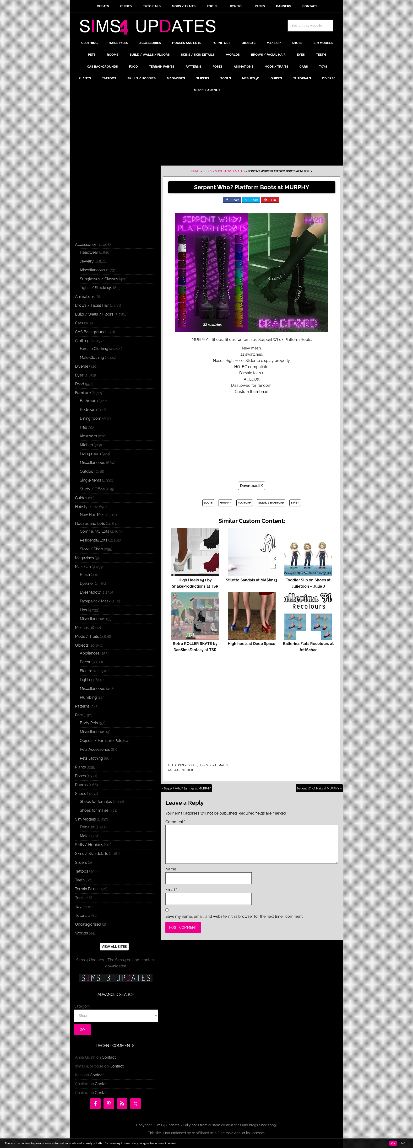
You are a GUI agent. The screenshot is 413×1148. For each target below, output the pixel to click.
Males (85, 836)
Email (171, 889)
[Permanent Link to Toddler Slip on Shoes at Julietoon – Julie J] (308, 574)
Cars (79, 323)
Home (195, 171)
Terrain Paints (86, 889)
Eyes (79, 375)
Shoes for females (230, 171)
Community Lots (94, 531)
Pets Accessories (95, 749)
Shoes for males (94, 810)
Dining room (90, 418)
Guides (81, 498)
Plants (80, 767)
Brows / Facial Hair (92, 305)
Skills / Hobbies (89, 844)
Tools (80, 898)
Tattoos (81, 871)
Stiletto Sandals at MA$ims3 (251, 580)
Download (250, 485)
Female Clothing (94, 348)
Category (82, 1006)
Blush (85, 574)
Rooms (81, 785)
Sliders (81, 862)
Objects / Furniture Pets (101, 740)
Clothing (82, 340)
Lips (83, 610)
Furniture (83, 393)
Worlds (81, 933)
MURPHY (225, 502)
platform (244, 502)
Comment (175, 822)
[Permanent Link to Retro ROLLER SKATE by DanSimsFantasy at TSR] (195, 637)
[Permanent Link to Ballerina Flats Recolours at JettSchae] (308, 637)
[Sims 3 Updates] (115, 978)
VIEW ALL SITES (114, 947)
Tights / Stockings (96, 287)
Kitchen (86, 445)
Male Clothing (92, 357)
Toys (79, 906)
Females (87, 827)
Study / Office (92, 489)
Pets (79, 715)
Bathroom (89, 400)
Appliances (89, 653)
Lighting (87, 679)
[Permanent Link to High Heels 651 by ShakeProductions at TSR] (195, 574)
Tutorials (82, 915)
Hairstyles (83, 506)
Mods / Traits (87, 636)
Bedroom (88, 409)
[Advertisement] (206, 132)
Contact (109, 1057)
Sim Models (85, 819)
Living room (90, 453)
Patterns (82, 706)
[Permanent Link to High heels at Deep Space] (252, 637)
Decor (85, 662)
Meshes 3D (84, 627)
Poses (80, 776)
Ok (393, 1143)
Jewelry (87, 261)
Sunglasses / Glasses (99, 279)
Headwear (89, 252)
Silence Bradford (271, 502)
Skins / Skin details (91, 853)
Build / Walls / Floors (94, 314)
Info (403, 1143)
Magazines (84, 558)
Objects (82, 645)
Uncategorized (88, 924)
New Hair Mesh (93, 514)
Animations (85, 296)
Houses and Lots (90, 523)
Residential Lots (93, 540)
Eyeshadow (90, 592)
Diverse (81, 366)
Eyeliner (87, 583)
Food (79, 384)
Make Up (83, 566)
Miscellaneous (92, 270)
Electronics (89, 671)
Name (171, 869)
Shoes (207, 171)
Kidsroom (88, 436)
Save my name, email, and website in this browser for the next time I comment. (234, 916)
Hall (83, 427)
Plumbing (88, 697)
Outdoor (87, 471)
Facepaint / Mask (95, 601)
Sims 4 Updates (150, 28)
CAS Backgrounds (91, 332)
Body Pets (89, 723)
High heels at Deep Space (251, 643)
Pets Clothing (91, 758)
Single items (90, 480)
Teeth (80, 880)
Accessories (86, 244)
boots (208, 502)
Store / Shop (91, 549)
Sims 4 (295, 502)
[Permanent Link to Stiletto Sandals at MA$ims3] (252, 574)
